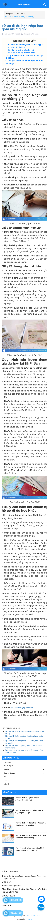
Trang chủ (7, 762)
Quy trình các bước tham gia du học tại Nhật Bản (24, 56)
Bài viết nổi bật (10, 792)
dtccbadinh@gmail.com (22, 707)
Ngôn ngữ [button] (7, 906)
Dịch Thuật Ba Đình (33, 915)
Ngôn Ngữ (7, 769)
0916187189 (8, 882)
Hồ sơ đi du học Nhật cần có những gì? (25, 44)
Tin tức (6, 780)
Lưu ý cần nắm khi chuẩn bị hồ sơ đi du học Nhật (24, 62)
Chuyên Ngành (9, 773)
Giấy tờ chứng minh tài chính (23, 52)
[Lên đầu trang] (41, 919)
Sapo (30, 919)
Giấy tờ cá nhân (18, 47)
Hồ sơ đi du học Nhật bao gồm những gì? (22, 27)
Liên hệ (6, 784)
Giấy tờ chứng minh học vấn (23, 50)
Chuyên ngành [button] (9, 896)
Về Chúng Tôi (8, 766)
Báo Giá (6, 777)
